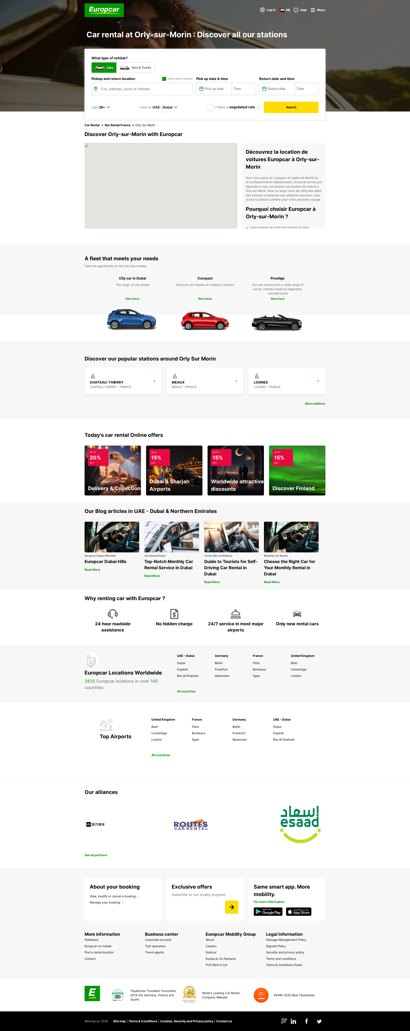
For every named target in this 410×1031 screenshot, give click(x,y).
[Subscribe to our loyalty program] (231, 907)
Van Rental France (117, 125)
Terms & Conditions (143, 1021)
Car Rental (92, 125)
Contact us (224, 1021)
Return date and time (276, 79)
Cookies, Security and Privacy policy (186, 1021)
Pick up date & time (212, 79)
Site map (119, 1021)
